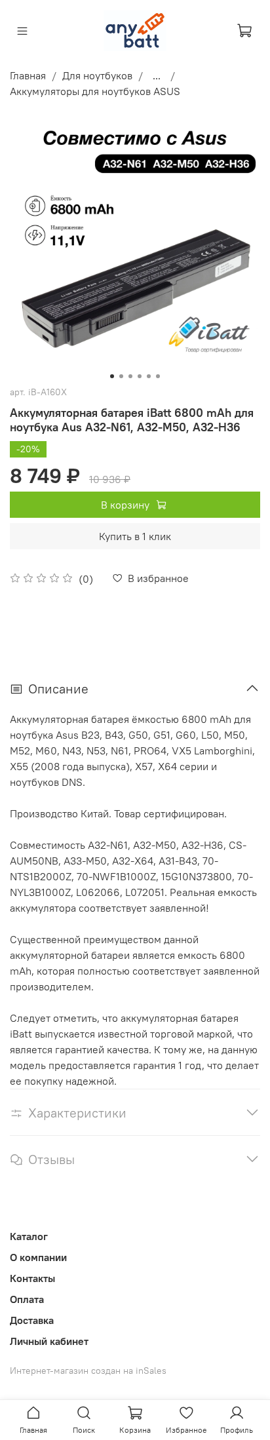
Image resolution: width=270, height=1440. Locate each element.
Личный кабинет (49, 1341)
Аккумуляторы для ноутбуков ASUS (95, 91)
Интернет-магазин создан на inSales (88, 1370)
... (157, 75)
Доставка (32, 1320)
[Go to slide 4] (140, 376)
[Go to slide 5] (149, 376)
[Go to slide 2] (121, 376)
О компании (38, 1257)
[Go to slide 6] (158, 376)
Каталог (29, 1236)
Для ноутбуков (97, 75)
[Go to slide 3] (130, 376)
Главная (28, 75)
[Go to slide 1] (112, 376)
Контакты (32, 1278)
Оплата (27, 1299)
